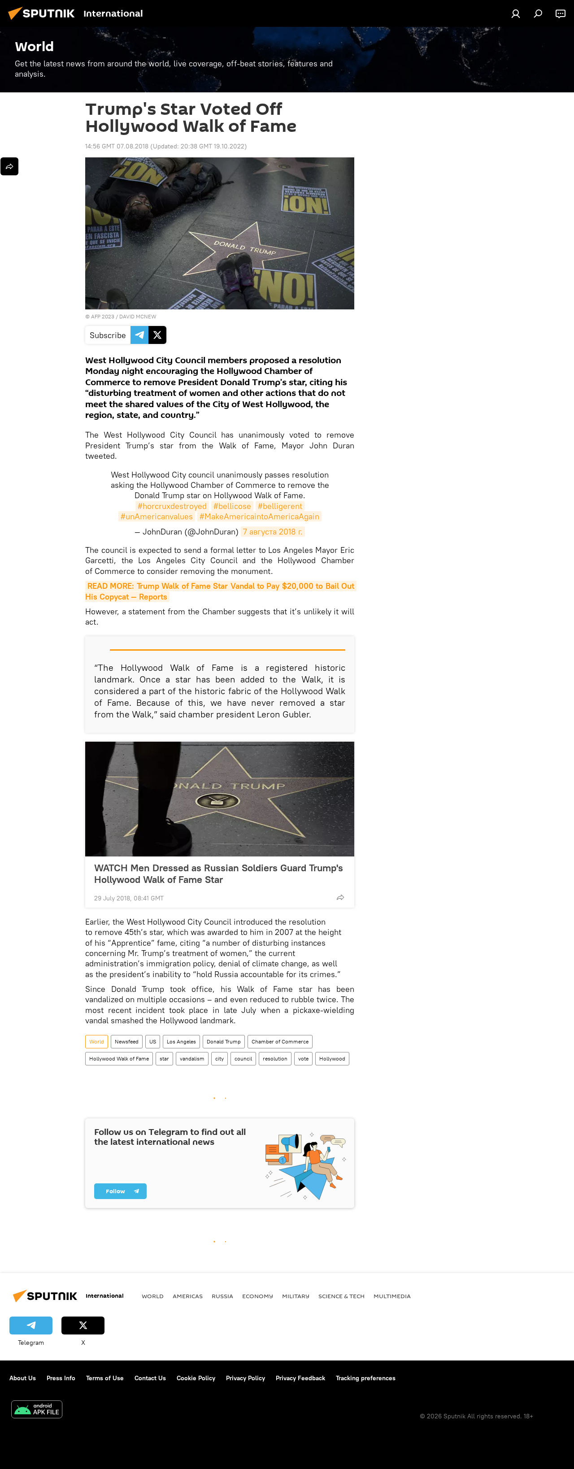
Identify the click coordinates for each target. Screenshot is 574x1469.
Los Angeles (181, 1041)
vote (303, 1058)
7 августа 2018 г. (273, 531)
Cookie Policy (196, 1378)
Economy (257, 1296)
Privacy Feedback (300, 1378)
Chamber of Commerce (280, 1041)
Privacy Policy (245, 1378)
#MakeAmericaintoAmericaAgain (259, 516)
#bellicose (232, 506)
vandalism (192, 1058)
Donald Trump (224, 1041)
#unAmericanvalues (157, 516)
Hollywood (332, 1058)
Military (295, 1296)
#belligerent (280, 506)
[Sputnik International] (43, 21)
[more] (340, 897)
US (152, 1041)
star (164, 1058)
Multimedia (392, 1296)
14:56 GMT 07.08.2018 (116, 146)
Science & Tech (341, 1296)
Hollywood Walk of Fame (119, 1058)
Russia (222, 1296)
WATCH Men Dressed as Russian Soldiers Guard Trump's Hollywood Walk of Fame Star (218, 873)
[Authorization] (516, 13)
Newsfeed (127, 1041)
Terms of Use (105, 1378)
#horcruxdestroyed (172, 506)
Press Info (61, 1378)
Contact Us (150, 1378)
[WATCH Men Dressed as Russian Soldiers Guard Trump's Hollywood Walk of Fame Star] (219, 799)
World (96, 1041)
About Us (22, 1378)
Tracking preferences (366, 1378)
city (219, 1058)
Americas (188, 1296)
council (243, 1058)
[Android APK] (36, 1410)
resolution (275, 1058)
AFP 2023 (102, 316)
